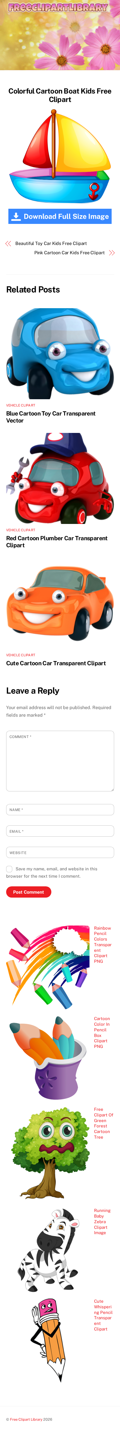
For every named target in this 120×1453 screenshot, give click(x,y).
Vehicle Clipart (20, 405)
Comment (20, 737)
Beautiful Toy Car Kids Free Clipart (51, 243)
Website (18, 853)
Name (16, 810)
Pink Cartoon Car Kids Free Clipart (69, 252)
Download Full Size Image (66, 216)
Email (16, 831)
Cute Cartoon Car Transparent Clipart (56, 663)
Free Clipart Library (26, 1419)
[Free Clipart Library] (58, 19)
